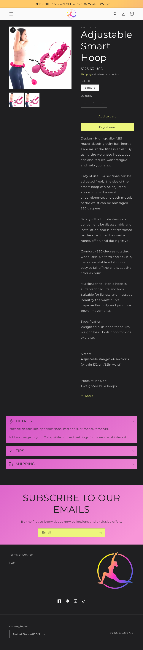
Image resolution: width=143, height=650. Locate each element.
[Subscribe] (101, 532)
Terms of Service (21, 554)
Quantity (86, 95)
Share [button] (89, 396)
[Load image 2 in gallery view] (32, 100)
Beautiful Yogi (126, 633)
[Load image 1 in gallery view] (16, 100)
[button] (11, 14)
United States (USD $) (27, 634)
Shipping (86, 74)
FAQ (12, 563)
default (90, 87)
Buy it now (107, 127)
